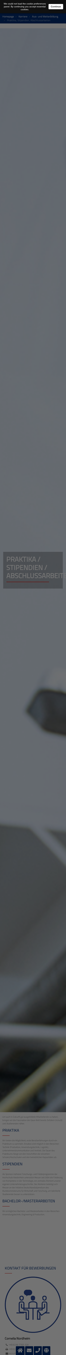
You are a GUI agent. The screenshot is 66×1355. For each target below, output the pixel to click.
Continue (56, 6)
